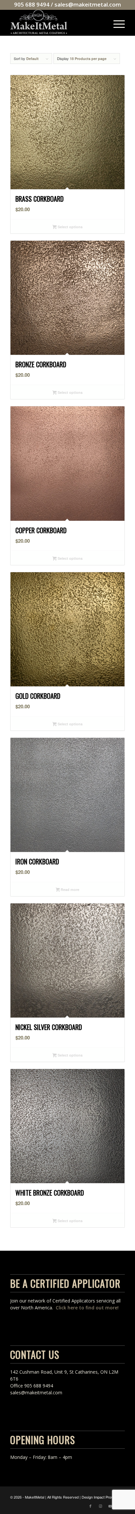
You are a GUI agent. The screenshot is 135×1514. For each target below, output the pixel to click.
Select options (70, 226)
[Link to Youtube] (110, 1506)
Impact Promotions (109, 1497)
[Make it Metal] (56, 23)
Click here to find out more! (87, 1307)
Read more (69, 889)
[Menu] (116, 23)
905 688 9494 (31, 4)
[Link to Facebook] (90, 1506)
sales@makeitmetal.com (87, 4)
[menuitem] (116, 23)
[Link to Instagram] (100, 1506)
